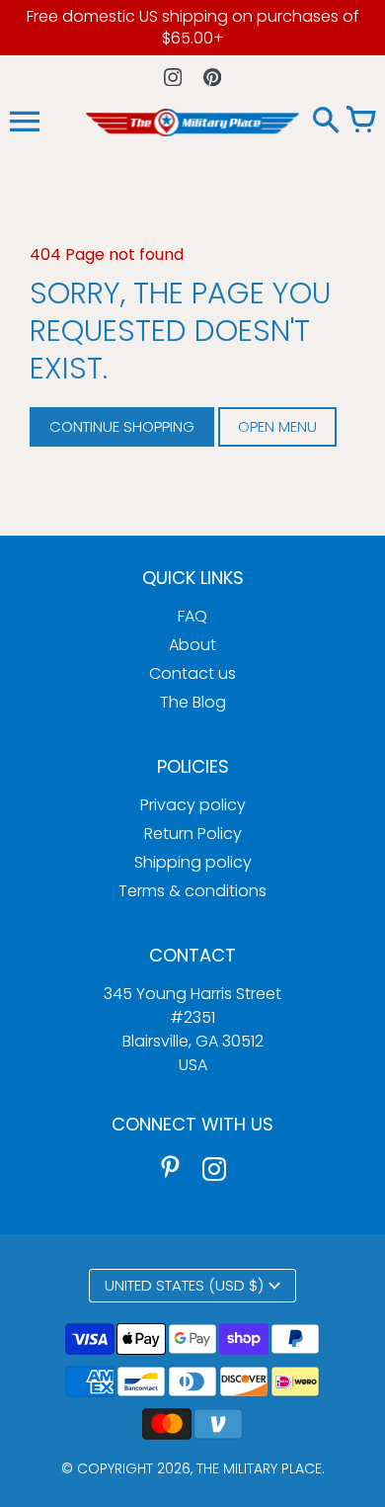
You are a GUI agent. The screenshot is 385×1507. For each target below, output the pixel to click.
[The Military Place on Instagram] (214, 1168)
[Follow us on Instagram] (173, 76)
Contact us (192, 673)
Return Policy (193, 833)
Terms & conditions (192, 890)
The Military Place (259, 1468)
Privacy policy (193, 805)
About (192, 644)
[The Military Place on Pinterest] (171, 1168)
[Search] (326, 121)
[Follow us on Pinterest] (212, 76)
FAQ (192, 616)
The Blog (193, 702)
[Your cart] (360, 121)
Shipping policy (193, 862)
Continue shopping (121, 426)
